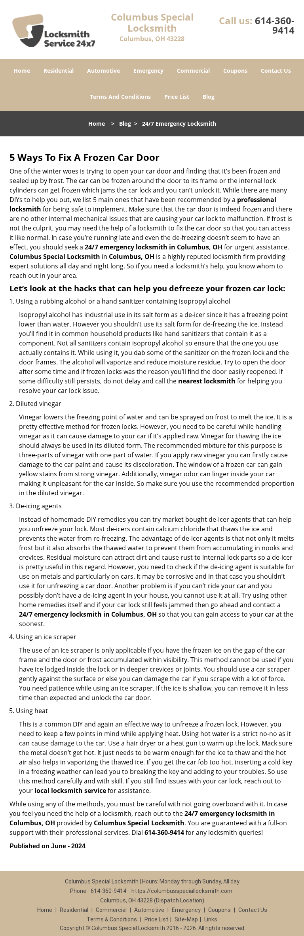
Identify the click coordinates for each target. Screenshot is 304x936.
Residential (59, 70)
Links (210, 919)
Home (21, 70)
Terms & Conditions (112, 919)
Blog (209, 96)
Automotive (103, 70)
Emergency (148, 70)
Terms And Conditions (120, 96)
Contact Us (276, 70)
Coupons (235, 70)
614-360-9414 (274, 25)
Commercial (193, 70)
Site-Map (186, 919)
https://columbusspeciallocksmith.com (181, 891)
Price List (176, 96)
